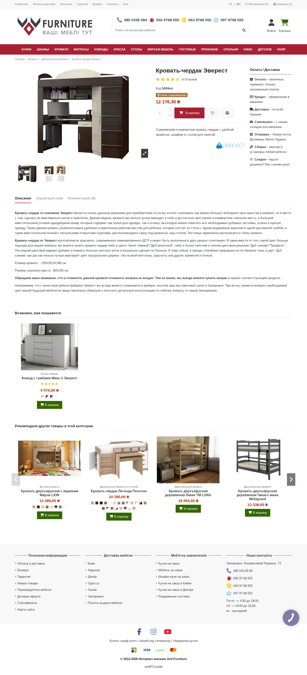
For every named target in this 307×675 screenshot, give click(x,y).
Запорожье (96, 596)
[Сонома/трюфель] (118, 503)
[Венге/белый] (47, 396)
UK (231, 4)
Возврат (98, 4)
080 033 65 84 (242, 570)
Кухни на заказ (169, 563)
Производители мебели (34, 589)
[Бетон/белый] (136, 503)
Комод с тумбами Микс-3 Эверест (49, 378)
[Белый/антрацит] (116, 508)
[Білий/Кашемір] (129, 508)
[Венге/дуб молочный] (51, 396)
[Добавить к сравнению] (227, 113)
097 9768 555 (232, 20)
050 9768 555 (167, 20)
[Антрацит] (103, 508)
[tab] (81, 199)
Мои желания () (258, 4)
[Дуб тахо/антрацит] (123, 503)
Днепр (92, 576)
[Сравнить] (77, 337)
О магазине (22, 4)
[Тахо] (145, 503)
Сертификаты (27, 603)
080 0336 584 (135, 20)
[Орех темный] (101, 503)
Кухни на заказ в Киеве (175, 583)
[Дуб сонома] (34, 506)
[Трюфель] (105, 503)
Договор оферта (28, 596)
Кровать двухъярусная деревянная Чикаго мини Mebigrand (257, 495)
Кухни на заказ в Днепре (175, 589)
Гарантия (83, 4)
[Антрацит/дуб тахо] (112, 508)
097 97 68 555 (242, 593)
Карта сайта (26, 609)
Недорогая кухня (185, 640)
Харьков (94, 570)
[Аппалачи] (47, 506)
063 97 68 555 (242, 585)
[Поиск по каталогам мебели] (244, 30)
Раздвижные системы (174, 596)
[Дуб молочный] (42, 506)
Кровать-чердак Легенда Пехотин (119, 491)
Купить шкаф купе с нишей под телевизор (139, 640)
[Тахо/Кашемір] (134, 508)
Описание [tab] (23, 198)
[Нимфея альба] (55, 396)
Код (158, 88)
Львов (92, 589)
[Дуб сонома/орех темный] (140, 503)
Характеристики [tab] (49, 198)
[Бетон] (131, 503)
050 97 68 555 (242, 578)
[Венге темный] (38, 506)
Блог (125, 4)
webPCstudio (154, 666)
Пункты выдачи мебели (105, 603)
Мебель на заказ (170, 570)
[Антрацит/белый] (107, 508)
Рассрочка (66, 4)
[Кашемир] (120, 508)
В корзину (192, 113)
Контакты (113, 4)
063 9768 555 (199, 20)
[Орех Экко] (55, 506)
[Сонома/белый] (42, 396)
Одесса (93, 583)
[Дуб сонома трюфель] (60, 506)
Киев (91, 563)
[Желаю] (212, 113)
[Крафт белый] (51, 506)
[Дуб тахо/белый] (127, 503)
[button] (16, 479)
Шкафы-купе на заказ (173, 576)
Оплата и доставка (44, 4)
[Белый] (110, 503)
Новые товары (27, 583)
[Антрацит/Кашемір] (125, 508)
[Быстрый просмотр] (77, 345)
